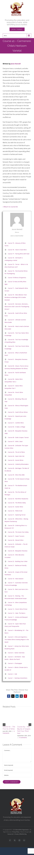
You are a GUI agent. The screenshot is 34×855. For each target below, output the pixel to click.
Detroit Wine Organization (22, 829)
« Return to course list (10, 207)
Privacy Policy (15, 832)
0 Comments (23, 737)
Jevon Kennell (16, 64)
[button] (4, 724)
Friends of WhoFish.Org (20, 834)
